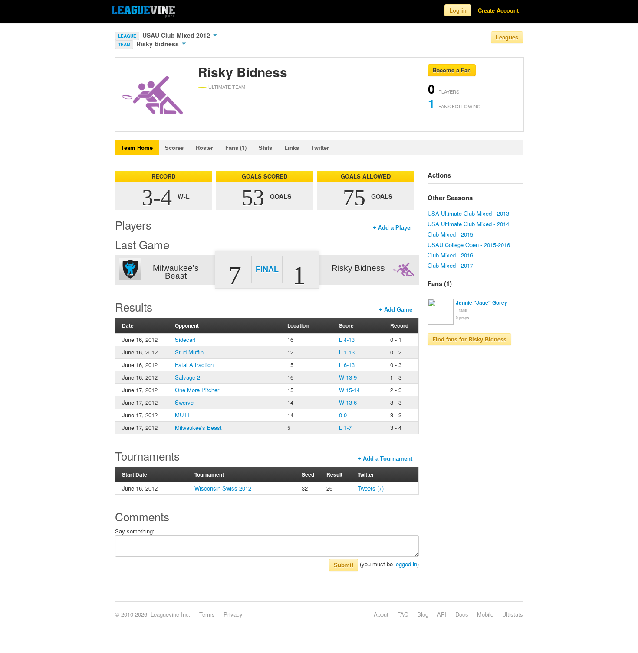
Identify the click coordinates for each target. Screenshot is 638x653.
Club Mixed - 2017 (450, 265)
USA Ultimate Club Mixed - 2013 (468, 213)
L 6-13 (347, 365)
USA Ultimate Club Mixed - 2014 (468, 224)
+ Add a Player (392, 227)
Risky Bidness (158, 43)
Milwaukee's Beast (198, 427)
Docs (461, 614)
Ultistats (512, 614)
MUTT (183, 415)
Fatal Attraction (194, 365)
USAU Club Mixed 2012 (177, 35)
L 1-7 (345, 427)
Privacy (233, 614)
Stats (265, 147)
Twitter (320, 147)
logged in (406, 564)
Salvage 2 (187, 377)
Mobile (485, 614)
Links (291, 147)
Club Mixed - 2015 (450, 234)
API (442, 614)
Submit (343, 565)
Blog (422, 614)
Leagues (507, 37)
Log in (458, 10)
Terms (207, 614)
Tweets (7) (371, 488)
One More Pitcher (197, 390)
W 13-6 (348, 402)
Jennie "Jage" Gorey (481, 302)
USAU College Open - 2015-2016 (469, 244)
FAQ (402, 614)
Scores (174, 147)
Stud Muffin (189, 352)
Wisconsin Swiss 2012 (222, 488)
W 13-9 (348, 377)
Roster (204, 147)
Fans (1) (236, 147)
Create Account (498, 10)
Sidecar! (185, 339)
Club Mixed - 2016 (450, 255)
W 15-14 (349, 390)
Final (267, 269)
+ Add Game (395, 309)
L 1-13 (347, 352)
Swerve (184, 402)
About (381, 614)
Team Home (137, 147)
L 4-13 (347, 339)
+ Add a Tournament (385, 458)
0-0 (343, 415)
